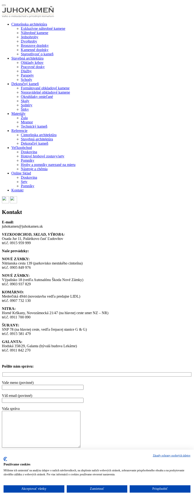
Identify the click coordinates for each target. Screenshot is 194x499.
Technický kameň (34, 126)
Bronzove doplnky (35, 45)
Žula (24, 118)
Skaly (25, 101)
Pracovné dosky (33, 67)
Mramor (27, 122)
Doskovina (29, 152)
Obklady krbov (32, 63)
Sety (24, 182)
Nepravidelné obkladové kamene (45, 92)
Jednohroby (29, 37)
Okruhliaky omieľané (37, 97)
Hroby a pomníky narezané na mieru (48, 165)
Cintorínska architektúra (29, 24)
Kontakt (17, 190)
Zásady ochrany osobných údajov (171, 455)
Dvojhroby (29, 41)
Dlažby (26, 71)
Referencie (19, 131)
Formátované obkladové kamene (45, 88)
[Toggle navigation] (4, 5)
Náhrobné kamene (34, 33)
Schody (26, 80)
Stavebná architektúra (27, 58)
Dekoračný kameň (25, 84)
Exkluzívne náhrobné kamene (43, 28)
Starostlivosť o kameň (37, 54)
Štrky (25, 109)
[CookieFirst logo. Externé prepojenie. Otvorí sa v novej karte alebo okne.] (5, 459)
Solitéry (26, 105)
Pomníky (27, 160)
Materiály (18, 114)
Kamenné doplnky (34, 50)
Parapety (27, 75)
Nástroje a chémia (34, 169)
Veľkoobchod (21, 148)
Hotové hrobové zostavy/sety (42, 156)
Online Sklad (21, 173)
